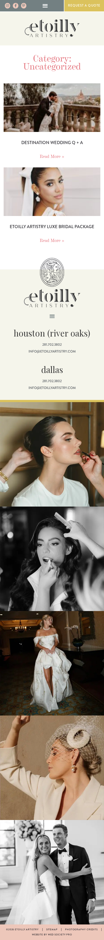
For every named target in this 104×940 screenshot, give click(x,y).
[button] (45, 5)
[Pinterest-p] (23, 5)
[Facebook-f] (15, 5)
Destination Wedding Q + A (52, 142)
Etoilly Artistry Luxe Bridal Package (52, 227)
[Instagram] (7, 5)
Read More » (52, 156)
